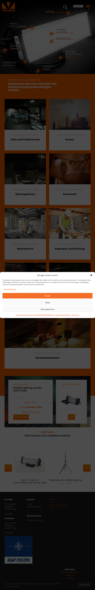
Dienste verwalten (10, 289)
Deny (47, 302)
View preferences (47, 309)
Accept (47, 296)
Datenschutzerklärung (62, 315)
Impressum (75, 315)
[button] (91, 275)
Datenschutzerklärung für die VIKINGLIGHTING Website (35, 315)
